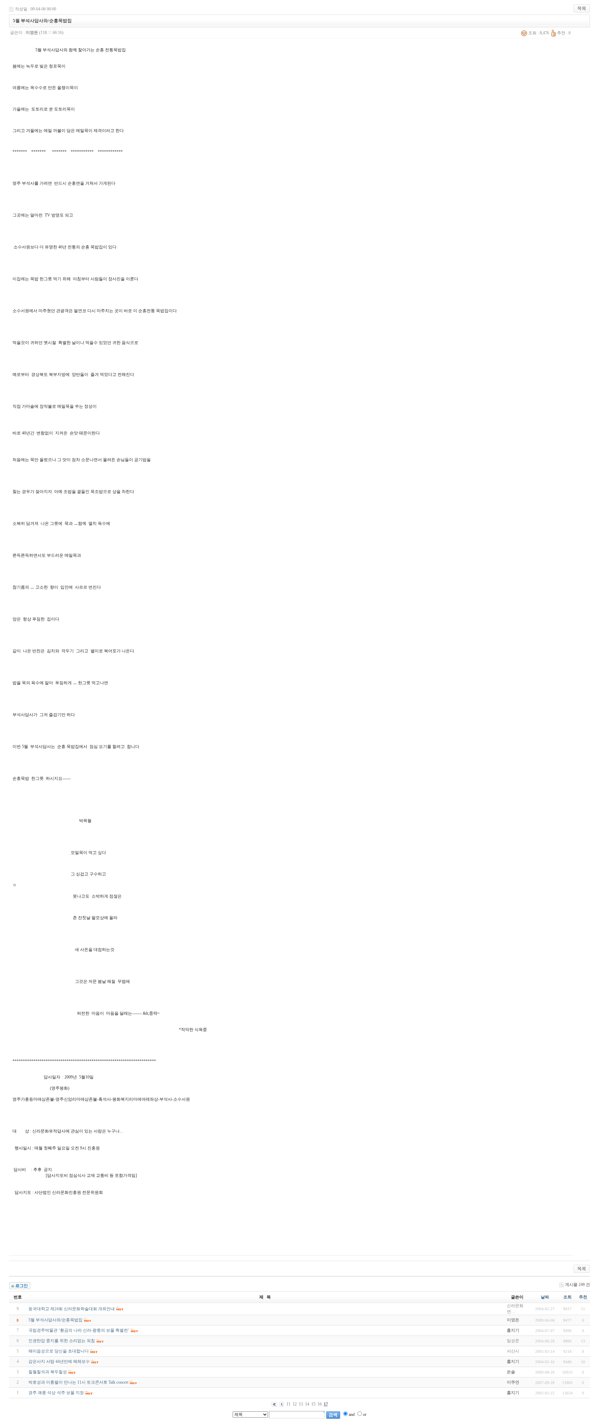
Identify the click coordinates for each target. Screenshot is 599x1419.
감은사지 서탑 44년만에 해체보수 (59, 1361)
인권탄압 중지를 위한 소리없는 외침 (61, 1340)
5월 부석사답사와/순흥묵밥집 (55, 1319)
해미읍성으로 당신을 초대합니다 (58, 1351)
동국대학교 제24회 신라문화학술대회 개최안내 (71, 1308)
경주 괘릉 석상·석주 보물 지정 (56, 1392)
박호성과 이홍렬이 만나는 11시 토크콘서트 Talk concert (78, 1382)
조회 (567, 1297)
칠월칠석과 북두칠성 (47, 1371)
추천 (583, 1297)
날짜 (545, 1297)
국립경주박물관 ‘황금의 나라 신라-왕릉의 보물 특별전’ (78, 1330)
